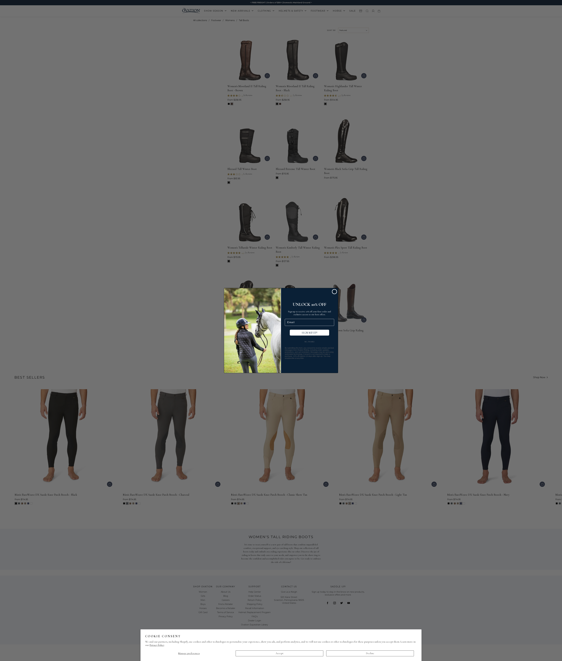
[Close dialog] (334, 291)
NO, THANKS (310, 342)
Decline (370, 653)
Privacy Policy (157, 645)
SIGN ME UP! (309, 332)
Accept (279, 653)
